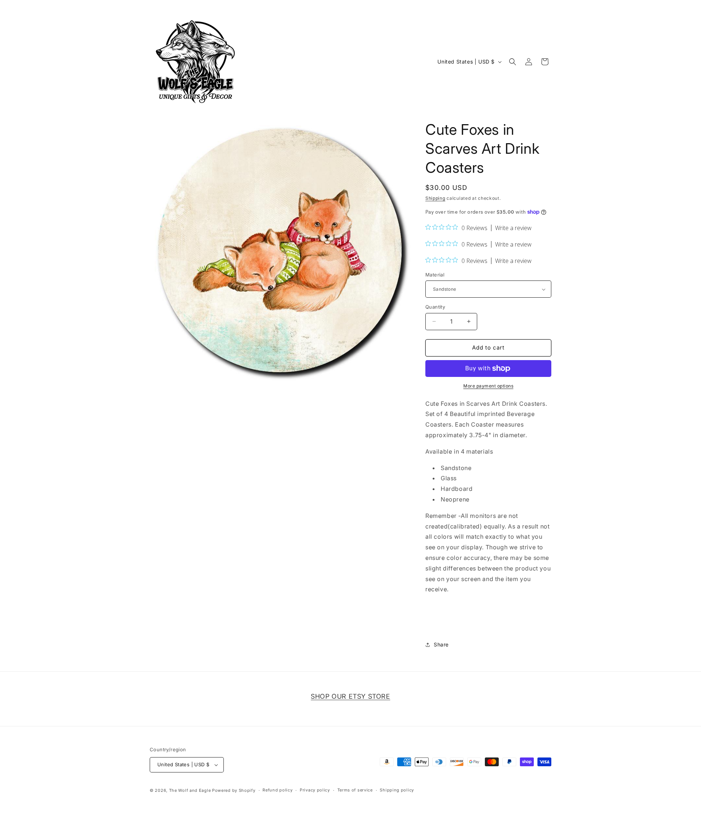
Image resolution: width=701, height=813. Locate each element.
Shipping (435, 198)
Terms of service (355, 790)
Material (434, 275)
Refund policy (277, 790)
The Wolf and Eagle (190, 790)
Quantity (435, 307)
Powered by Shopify (234, 790)
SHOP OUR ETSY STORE (350, 696)
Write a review (513, 228)
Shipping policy (397, 790)
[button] (513, 62)
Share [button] (441, 644)
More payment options (488, 386)
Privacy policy (315, 790)
